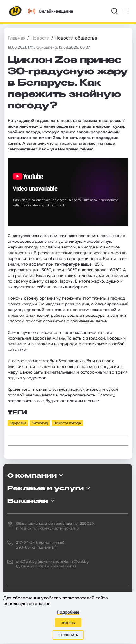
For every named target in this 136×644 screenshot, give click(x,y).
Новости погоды (67, 423)
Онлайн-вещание (56, 11)
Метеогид (40, 423)
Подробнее (68, 612)
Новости (40, 38)
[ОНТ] (15, 11)
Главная (17, 38)
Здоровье (17, 423)
